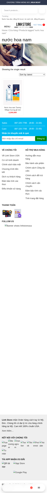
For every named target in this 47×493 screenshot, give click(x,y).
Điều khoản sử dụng (11, 189)
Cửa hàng (13, 30)
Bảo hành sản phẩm (34, 163)
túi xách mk (29, 19)
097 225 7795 (20, 123)
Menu (7, 26)
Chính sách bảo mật (11, 164)
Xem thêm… (8, 431)
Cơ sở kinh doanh (10, 160)
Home (4, 30)
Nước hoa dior (7, 19)
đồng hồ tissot (18, 19)
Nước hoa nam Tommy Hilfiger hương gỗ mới (12, 109)
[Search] (42, 10)
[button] (0, 3)
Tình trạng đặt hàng (34, 198)
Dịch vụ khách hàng (11, 176)
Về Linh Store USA (10, 155)
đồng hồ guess (39, 19)
